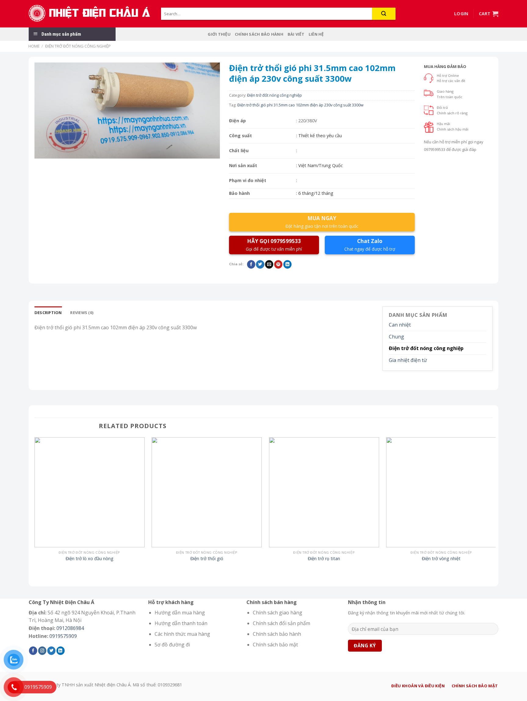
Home (34, 46)
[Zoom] (42, 151)
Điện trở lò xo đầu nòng (89, 558)
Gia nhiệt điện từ (408, 360)
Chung (396, 336)
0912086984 (70, 628)
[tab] (48, 312)
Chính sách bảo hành (259, 34)
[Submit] (384, 14)
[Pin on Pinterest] (278, 264)
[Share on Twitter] (260, 264)
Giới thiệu (219, 34)
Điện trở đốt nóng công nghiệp (78, 46)
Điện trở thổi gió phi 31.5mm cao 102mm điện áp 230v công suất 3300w (300, 105)
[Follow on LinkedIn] (60, 650)
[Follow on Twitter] (51, 650)
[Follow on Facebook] (33, 650)
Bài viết (296, 34)
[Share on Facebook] (251, 264)
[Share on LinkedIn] (287, 264)
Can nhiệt (400, 324)
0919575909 (63, 636)
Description (48, 312)
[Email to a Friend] (269, 264)
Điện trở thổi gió (206, 558)
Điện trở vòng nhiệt (441, 558)
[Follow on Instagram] (42, 650)
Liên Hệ (316, 34)
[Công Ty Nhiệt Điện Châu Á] (90, 14)
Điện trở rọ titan (324, 558)
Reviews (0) (81, 312)
